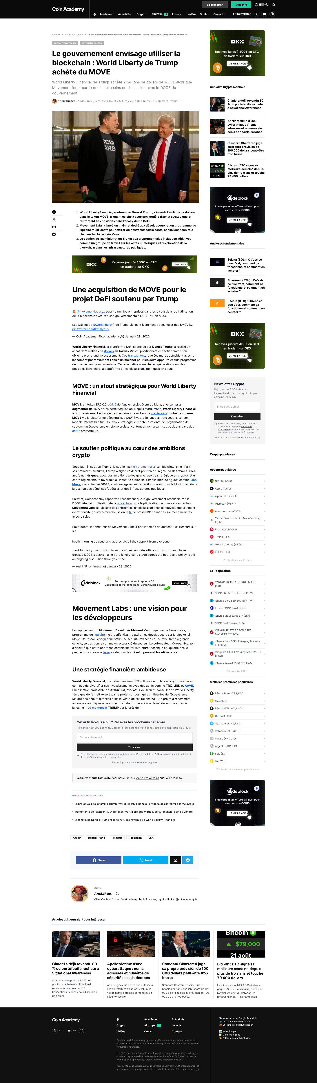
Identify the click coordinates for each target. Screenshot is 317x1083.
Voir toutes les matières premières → (237, 769)
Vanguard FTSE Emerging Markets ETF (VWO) (238, 653)
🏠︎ (117, 1019)
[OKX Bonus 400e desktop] (134, 264)
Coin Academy (68, 9)
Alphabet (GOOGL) (226, 496)
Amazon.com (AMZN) (228, 511)
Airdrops (152, 1025)
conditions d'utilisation (154, 754)
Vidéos (120, 1031)
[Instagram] (272, 14)
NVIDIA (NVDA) (224, 481)
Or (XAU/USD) (223, 715)
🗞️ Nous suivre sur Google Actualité (237, 1018)
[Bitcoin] (217, 303)
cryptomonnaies (144, 466)
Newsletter (243, 13)
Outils (148, 1031)
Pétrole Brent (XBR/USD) (229, 693)
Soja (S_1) (220, 753)
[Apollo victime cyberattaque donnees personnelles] (217, 126)
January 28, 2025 (137, 336)
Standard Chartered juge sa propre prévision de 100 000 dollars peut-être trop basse (245, 148)
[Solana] (217, 261)
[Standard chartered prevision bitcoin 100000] (217, 148)
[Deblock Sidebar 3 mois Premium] (237, 209)
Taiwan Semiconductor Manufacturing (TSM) (237, 520)
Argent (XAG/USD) (226, 746)
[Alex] (79, 893)
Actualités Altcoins (65, 43)
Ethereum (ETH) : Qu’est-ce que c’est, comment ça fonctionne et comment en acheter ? (246, 285)
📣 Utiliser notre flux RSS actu (234, 1021)
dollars (109, 351)
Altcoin (77, 837)
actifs (76, 431)
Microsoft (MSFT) (225, 503)
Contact (177, 1031)
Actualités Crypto (74, 34)
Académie (150, 1019)
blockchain (124, 503)
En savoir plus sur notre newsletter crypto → (134, 762)
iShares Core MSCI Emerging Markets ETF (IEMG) (237, 643)
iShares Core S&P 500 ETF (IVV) (234, 600)
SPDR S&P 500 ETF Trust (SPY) (234, 593)
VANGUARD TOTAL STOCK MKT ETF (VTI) (237, 583)
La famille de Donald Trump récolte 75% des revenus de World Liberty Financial (124, 819)
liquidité (99, 634)
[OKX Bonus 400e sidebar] (237, 53)
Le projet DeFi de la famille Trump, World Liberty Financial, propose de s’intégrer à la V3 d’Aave (134, 803)
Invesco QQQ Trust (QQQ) (231, 608)
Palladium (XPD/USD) (227, 731)
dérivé (112, 404)
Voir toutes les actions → (237, 560)
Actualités (178, 1019)
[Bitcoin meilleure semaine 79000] (217, 170)
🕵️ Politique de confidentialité (234, 1038)
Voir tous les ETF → (237, 671)
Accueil (56, 34)
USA (151, 837)
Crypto (120, 1025)
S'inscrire (241, 4)
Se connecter (215, 4)
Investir (176, 1025)
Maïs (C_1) (221, 700)
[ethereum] (217, 282)
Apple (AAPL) (223, 488)
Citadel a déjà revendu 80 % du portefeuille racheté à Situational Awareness (245, 104)
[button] (261, 5)
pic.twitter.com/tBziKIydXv (90, 329)
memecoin (99, 707)
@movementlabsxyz (91, 311)
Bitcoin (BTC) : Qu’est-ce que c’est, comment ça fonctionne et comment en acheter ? (246, 306)
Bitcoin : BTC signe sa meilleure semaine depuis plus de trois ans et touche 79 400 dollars (246, 170)
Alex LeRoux (103, 893)
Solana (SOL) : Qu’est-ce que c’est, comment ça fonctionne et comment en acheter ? (246, 265)
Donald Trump (96, 837)
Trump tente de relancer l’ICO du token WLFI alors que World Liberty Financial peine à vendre (133, 811)
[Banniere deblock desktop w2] (134, 583)
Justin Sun (117, 690)
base (106, 652)
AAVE (189, 685)
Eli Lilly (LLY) (222, 552)
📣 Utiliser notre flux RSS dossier (236, 1024)
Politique (117, 837)
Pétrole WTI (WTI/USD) (229, 708)
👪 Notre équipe (227, 1031)
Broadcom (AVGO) (226, 529)
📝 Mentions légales (229, 1034)
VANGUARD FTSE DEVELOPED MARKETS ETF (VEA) (233, 632)
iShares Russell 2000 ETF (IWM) (234, 663)
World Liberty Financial (96, 212)
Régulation (135, 837)
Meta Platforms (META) (229, 544)
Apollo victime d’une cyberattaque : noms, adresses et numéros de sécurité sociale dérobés (244, 126)
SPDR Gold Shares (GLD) (230, 623)
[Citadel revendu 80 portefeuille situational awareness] (217, 104)
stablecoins (159, 413)
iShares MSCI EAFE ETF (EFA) (232, 615)
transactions (136, 355)
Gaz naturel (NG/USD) (228, 723)
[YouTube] (264, 14)
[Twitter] (256, 14)
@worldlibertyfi (103, 324)
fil (130, 512)
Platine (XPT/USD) (226, 738)
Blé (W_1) (220, 761)
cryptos (183, 475)
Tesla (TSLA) (222, 536)
